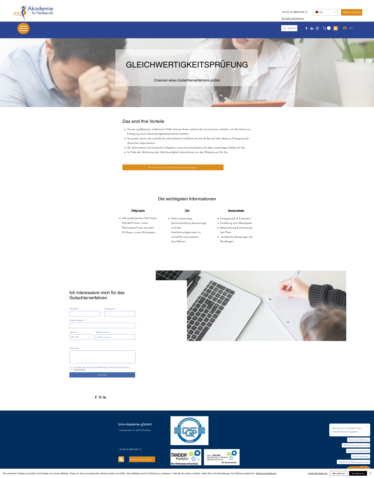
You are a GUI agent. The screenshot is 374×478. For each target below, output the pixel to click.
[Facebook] (306, 28)
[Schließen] (370, 473)
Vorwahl (73, 332)
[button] (327, 28)
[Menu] (23, 28)
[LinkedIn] (312, 28)
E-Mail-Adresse (77, 320)
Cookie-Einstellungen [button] (318, 473)
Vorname (74, 309)
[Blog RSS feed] (336, 28)
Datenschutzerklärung (266, 473)
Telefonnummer (103, 332)
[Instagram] (317, 28)
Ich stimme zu (358, 473)
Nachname (110, 309)
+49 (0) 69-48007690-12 (294, 12)
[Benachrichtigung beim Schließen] (367, 426)
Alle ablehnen (338, 473)
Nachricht (74, 348)
